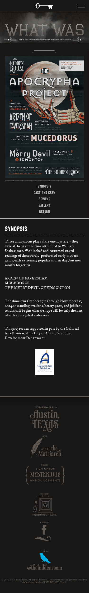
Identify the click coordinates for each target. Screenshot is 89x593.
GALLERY (44, 205)
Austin (44, 407)
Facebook (44, 522)
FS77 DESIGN (51, 582)
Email (44, 436)
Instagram (44, 493)
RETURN (44, 211)
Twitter (44, 551)
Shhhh (63, 582)
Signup (44, 464)
